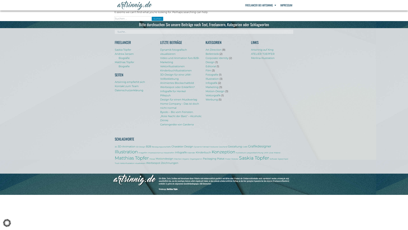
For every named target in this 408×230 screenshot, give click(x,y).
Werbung (212, 99)
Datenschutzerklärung (129, 90)
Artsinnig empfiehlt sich (130, 82)
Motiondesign (164, 158)
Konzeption (223, 151)
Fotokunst (213, 147)
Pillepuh (165, 95)
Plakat (221, 158)
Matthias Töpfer (124, 62)
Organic (185, 159)
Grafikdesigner (259, 146)
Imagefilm (143, 153)
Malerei (277, 153)
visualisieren (140, 163)
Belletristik (212, 53)
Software (273, 159)
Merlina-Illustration (263, 58)
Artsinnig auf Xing (262, 49)
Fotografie (212, 74)
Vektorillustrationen (172, 66)
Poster (228, 159)
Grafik (245, 147)
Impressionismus (155, 153)
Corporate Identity (217, 58)
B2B (148, 146)
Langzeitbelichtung (254, 153)
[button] (7, 223)
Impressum (286, 5)
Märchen (178, 159)
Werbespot (153, 163)
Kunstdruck (241, 153)
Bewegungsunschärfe (161, 147)
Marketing (212, 87)
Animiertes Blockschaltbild (177, 82)
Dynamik (198, 147)
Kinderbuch (203, 152)
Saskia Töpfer (123, 49)
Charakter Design (182, 146)
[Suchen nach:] (133, 18)
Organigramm (196, 159)
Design (210, 62)
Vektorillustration (127, 163)
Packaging (209, 158)
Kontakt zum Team (127, 86)
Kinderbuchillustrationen (176, 70)
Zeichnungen (169, 163)
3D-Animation (126, 146)
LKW (266, 153)
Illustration (212, 78)
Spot (286, 159)
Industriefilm (169, 153)
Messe (152, 159)
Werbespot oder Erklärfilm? (177, 87)
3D (116, 147)
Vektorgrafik (213, 95)
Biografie (124, 58)
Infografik (211, 82)
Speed (281, 159)
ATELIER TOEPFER (263, 53)
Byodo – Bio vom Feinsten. (176, 112)
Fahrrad (205, 147)
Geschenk (223, 147)
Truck (117, 163)
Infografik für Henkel (173, 91)
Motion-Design (215, 91)
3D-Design (140, 147)
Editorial (211, 66)
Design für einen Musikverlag (178, 99)
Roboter (234, 159)
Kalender (191, 153)
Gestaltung (235, 146)
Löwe (271, 153)
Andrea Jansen (124, 53)
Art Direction (214, 49)
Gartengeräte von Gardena (177, 124)
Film (208, 70)
